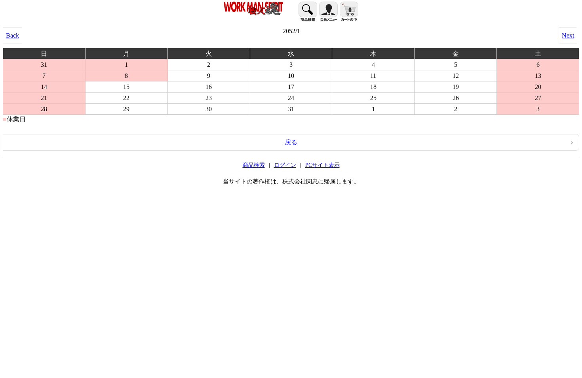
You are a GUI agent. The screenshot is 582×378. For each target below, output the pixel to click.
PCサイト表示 (322, 165)
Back (12, 35)
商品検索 (254, 165)
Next (568, 35)
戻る (291, 142)
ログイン (285, 165)
